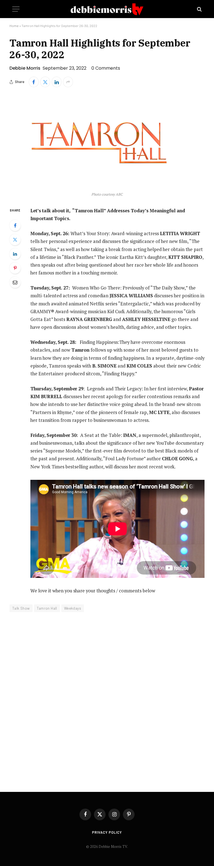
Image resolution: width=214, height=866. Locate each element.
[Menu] (16, 9)
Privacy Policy (107, 832)
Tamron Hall (47, 608)
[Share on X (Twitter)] (45, 82)
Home (14, 26)
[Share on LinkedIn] (57, 82)
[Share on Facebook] (34, 82)
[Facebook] (15, 225)
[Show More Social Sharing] (68, 82)
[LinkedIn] (15, 253)
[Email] (15, 282)
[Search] (199, 9)
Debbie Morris (24, 68)
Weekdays (72, 608)
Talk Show (21, 608)
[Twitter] (15, 239)
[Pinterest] (15, 268)
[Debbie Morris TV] (107, 9)
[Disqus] (107, 698)
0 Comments (105, 68)
